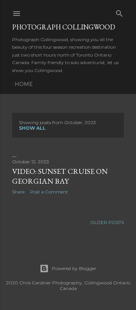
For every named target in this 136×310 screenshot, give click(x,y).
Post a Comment (49, 192)
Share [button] (18, 192)
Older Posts (107, 222)
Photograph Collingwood (63, 27)
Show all (32, 128)
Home (24, 84)
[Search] (119, 12)
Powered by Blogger (74, 268)
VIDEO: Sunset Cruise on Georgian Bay (60, 176)
